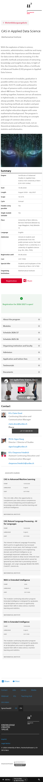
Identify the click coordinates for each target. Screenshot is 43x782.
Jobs (14, 690)
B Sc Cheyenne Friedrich (19, 452)
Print (17, 681)
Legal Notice (5, 743)
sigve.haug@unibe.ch (18, 446)
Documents (8, 372)
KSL (14, 696)
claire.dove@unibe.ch (18, 424)
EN (21, 708)
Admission (7, 352)
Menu (7, 779)
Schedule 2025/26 (11, 339)
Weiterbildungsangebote (16, 22)
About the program (11, 319)
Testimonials (8, 365)
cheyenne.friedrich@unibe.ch (21, 463)
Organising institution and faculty (17, 345)
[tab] (21, 319)
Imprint (4, 739)
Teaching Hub (26, 696)
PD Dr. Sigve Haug (16, 439)
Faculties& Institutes (19, 780)
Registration (11, 280)
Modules (7, 326)
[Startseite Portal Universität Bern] (34, 8)
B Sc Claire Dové (15, 413)
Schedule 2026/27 (11, 332)
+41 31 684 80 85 (26, 431)
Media (33, 690)
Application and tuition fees (15, 358)
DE (16, 708)
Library (23, 690)
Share (29, 280)
